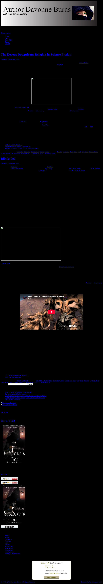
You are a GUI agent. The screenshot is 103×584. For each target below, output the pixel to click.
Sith (91, 127)
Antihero (39, 380)
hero (74, 380)
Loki (6, 543)
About (7, 42)
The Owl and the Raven (12, 399)
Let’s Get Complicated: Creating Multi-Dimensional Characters (25, 397)
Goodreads (45, 562)
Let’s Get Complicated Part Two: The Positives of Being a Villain (25, 396)
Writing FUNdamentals (12, 554)
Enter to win (51, 577)
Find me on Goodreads (9, 405)
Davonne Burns (50, 153)
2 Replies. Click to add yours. (10, 59)
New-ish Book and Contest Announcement (18, 392)
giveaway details (54, 573)
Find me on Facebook (9, 403)
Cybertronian (74, 111)
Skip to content (5, 33)
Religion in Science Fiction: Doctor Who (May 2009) (22, 148)
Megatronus (44, 121)
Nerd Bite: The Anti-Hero (13, 377)
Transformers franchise (21, 107)
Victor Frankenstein (16, 168)
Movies (7, 545)
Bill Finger (41, 170)
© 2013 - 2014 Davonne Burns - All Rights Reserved (18, 582)
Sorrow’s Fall (8, 420)
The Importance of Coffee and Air (15, 394)
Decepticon (40, 111)
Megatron (81, 109)
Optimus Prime (52, 109)
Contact (7, 43)
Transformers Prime (16, 382)
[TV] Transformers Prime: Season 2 (16, 375)
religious (60, 64)
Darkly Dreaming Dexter (77, 170)
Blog (6, 38)
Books (19, 380)
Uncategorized (44, 152)
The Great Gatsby (74, 168)
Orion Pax (23, 121)
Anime (7, 535)
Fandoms (27, 152)
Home (7, 36)
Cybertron (66, 152)
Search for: (4, 384)
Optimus (86, 380)
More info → (5, 474)
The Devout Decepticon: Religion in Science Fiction (36, 54)
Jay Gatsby (48, 168)
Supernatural (9, 548)
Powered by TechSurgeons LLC (91, 582)
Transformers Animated (66, 267)
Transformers (35, 152)
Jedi (86, 127)
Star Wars (45, 125)
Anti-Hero (14, 167)
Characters (20, 152)
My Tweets (4, 412)
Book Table (8, 40)
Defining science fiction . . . (13, 145)
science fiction (83, 63)
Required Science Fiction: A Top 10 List (17, 146)
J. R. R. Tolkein (95, 168)
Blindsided (8, 158)
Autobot (30, 111)
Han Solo (50, 167)
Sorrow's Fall (9, 546)
